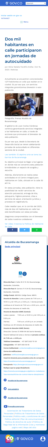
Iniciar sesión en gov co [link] (11, 15)
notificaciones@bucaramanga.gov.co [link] (25, 355)
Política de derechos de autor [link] (18, 422)
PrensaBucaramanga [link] (16, 406)
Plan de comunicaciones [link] (31, 419)
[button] (41, 22)
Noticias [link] (14, 70)
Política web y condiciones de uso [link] (29, 416)
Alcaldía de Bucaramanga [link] (17, 381)
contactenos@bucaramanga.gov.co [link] (32, 348)
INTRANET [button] (5, 18)
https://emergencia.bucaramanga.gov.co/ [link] (28, 364)
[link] (14, 5)
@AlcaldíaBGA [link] (13, 389)
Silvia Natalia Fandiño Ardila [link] (20, 67)
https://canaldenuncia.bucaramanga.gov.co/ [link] (20, 361)
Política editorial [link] (12, 419)
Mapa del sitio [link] (30, 427)
